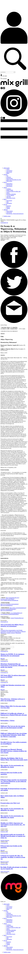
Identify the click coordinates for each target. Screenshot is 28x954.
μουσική (5, 174)
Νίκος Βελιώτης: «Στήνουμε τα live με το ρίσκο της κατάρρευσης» (13, 699)
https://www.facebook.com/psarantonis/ (9, 604)
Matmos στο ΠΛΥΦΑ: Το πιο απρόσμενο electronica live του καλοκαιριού (12, 654)
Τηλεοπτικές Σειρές (10, 198)
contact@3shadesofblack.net (17, 618)
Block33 (24, 631)
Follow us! (3, 901)
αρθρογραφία (6, 168)
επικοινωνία (9, 212)
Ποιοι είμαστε (9, 211)
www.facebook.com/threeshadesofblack (10, 614)
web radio (4, 76)
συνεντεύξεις (9, 170)
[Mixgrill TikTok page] (4, 118)
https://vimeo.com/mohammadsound (17, 607)
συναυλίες (8, 177)
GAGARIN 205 (10, 631)
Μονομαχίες (9, 203)
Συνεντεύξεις (9, 186)
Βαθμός (2, 635)
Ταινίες (8, 192)
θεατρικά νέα (9, 185)
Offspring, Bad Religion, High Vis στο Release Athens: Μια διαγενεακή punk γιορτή (14, 758)
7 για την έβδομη (10, 195)
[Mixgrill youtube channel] (2, 118)
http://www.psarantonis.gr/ (7, 605)
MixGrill (3, 658)
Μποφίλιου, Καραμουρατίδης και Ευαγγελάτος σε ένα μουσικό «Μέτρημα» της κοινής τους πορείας (14, 665)
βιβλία (7, 173)
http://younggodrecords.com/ (12, 597)
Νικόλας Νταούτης (5, 840)
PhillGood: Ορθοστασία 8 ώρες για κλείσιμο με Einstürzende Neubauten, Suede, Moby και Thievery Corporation (14, 735)
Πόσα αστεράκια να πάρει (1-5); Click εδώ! (10, 638)
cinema (5, 187)
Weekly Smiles (9, 190)
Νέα (7, 175)
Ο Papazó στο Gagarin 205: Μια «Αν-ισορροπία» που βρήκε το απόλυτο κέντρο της (13, 857)
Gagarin (8, 632)
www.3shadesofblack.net (16, 613)
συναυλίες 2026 (4, 831)
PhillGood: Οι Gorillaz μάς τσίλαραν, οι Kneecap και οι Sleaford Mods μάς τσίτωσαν (14, 714)
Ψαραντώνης (3, 632)
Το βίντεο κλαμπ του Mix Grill (13, 191)
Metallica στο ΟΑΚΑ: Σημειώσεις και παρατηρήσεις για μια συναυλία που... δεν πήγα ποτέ (13, 824)
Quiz (7, 202)
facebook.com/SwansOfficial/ (7, 599)
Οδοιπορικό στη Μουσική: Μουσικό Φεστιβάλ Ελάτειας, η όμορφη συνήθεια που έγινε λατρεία (14, 751)
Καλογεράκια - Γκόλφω (8, 720)
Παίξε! (5, 199)
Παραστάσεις (9, 183)
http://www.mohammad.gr (6, 610)
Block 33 (19, 631)
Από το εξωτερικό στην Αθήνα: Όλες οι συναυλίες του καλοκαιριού (12, 625)
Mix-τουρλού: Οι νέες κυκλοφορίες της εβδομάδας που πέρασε (12, 766)
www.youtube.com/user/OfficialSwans (9, 600)
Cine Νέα (8, 196)
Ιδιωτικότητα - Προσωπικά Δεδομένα (14, 213)
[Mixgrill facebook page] (2, 88)
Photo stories (9, 181)
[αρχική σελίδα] (14, 86)
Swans (15, 631)
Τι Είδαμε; (8, 188)
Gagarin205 (3, 631)
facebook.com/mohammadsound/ (8, 609)
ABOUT (5, 209)
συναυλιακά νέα (4, 222)
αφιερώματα (9, 171)
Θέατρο (8, 207)
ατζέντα (5, 204)
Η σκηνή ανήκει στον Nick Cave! (10, 803)
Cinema (8, 208)
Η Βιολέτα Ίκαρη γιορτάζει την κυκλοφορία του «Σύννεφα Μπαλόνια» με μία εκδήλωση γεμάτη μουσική (14, 781)
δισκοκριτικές (9, 178)
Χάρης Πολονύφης (5, 871)
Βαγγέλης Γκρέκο (5, 861)
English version (6, 216)
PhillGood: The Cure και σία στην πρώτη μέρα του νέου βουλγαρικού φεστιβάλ (13, 726)
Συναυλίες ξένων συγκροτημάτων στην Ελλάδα (11, 630)
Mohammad (18, 632)
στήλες (7, 169)
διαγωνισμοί (9, 200)
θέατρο (5, 182)
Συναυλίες (8, 205)
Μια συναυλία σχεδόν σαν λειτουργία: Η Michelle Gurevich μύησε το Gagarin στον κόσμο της (13, 836)
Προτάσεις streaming (11, 194)
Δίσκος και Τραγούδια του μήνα (13, 179)
